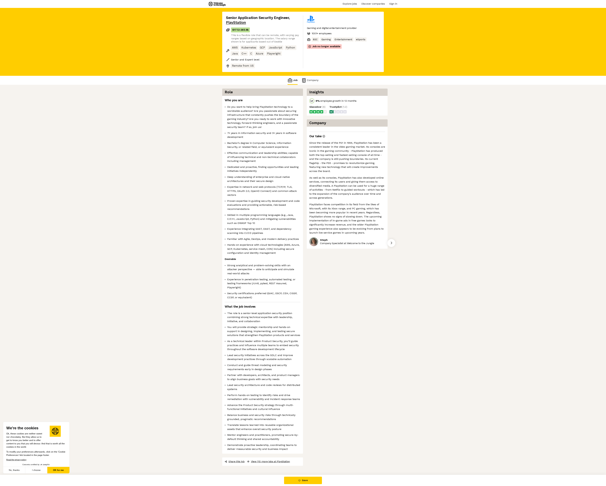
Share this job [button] (237, 461)
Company (312, 80)
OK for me (58, 470)
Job (295, 80)
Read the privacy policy (16, 460)
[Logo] (217, 4)
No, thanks (14, 470)
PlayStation (236, 22)
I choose (36, 470)
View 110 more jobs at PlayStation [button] (270, 461)
